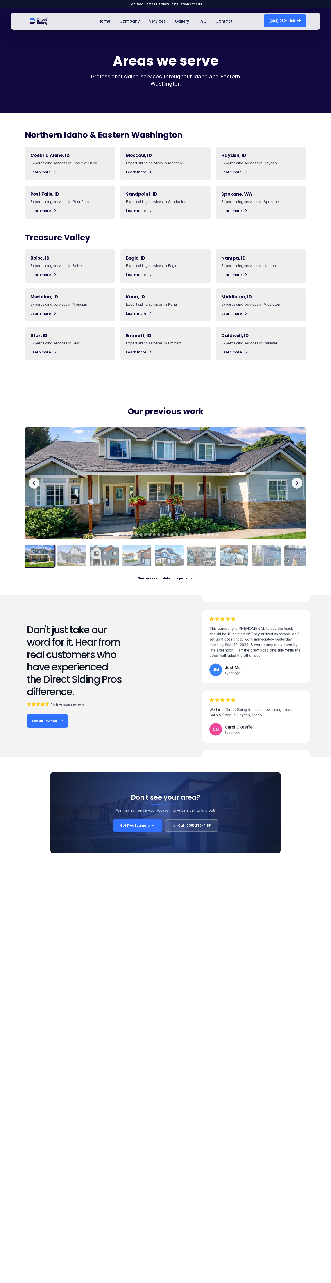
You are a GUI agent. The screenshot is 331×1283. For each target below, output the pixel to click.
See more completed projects (163, 578)
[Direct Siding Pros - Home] (38, 21)
